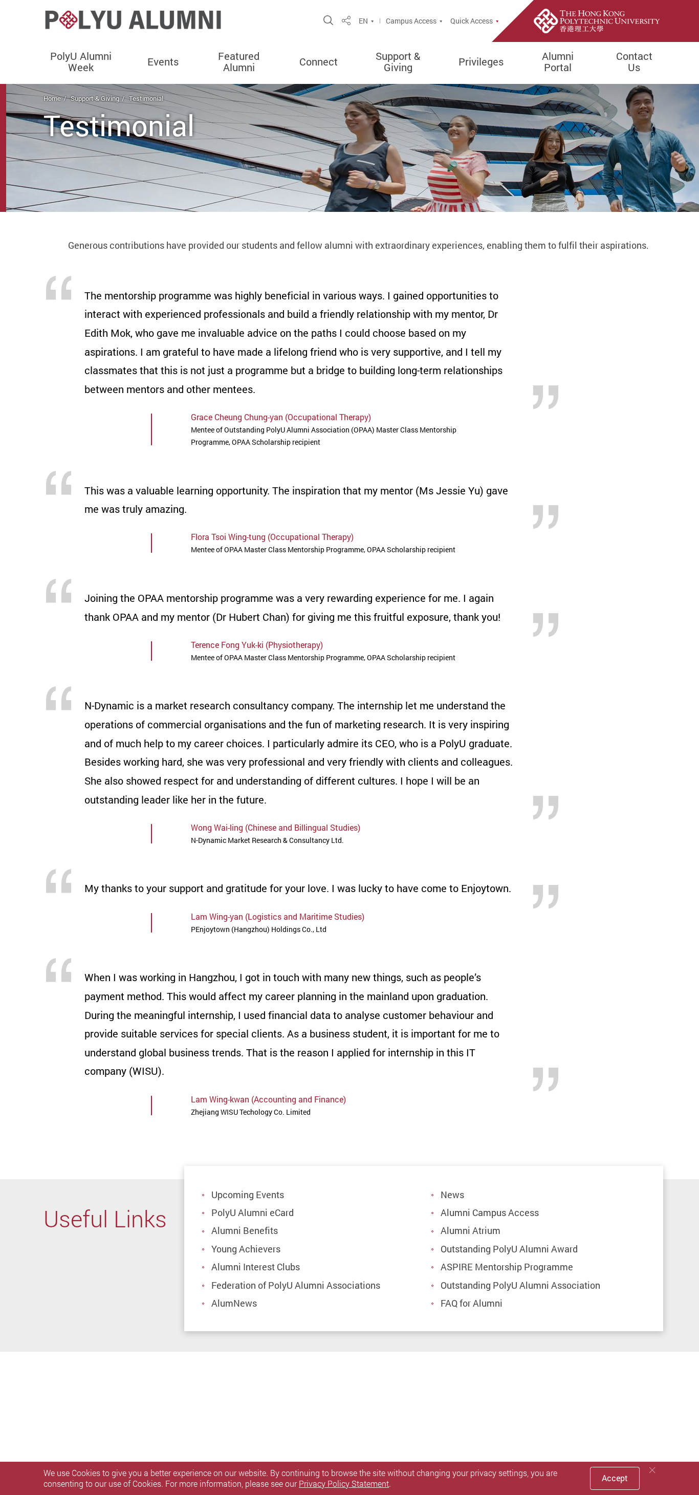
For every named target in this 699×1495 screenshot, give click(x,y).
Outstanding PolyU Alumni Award (509, 1249)
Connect (318, 62)
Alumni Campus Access (490, 1212)
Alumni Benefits (244, 1230)
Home (52, 98)
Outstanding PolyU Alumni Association (520, 1285)
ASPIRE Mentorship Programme (507, 1267)
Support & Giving (398, 62)
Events (163, 62)
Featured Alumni (238, 62)
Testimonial (146, 98)
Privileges (481, 62)
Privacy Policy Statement (344, 1483)
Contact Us (634, 62)
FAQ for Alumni (472, 1303)
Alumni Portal (558, 62)
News (452, 1194)
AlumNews (234, 1303)
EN (363, 21)
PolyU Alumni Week (81, 62)
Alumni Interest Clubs (255, 1267)
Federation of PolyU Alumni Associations (295, 1285)
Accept (615, 1478)
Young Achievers (245, 1249)
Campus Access (411, 21)
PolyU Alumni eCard (252, 1212)
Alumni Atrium (470, 1230)
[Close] (652, 1470)
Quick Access (471, 21)
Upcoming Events (247, 1194)
